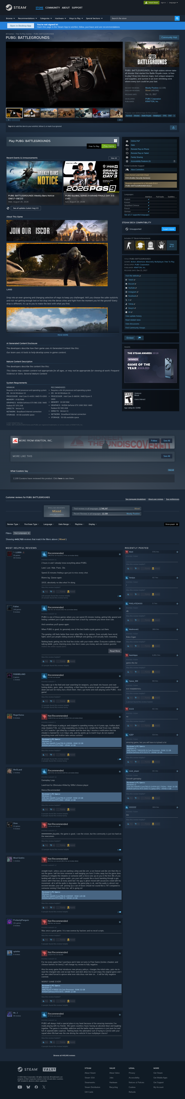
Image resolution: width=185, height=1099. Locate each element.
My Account (158, 1087)
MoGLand (17, 770)
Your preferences (172, 499)
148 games (17, 609)
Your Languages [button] (20, 533)
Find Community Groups (135, 328)
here (60, 478)
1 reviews (16, 680)
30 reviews (17, 558)
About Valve (114, 1073)
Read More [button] (115, 651)
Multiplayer (157, 116)
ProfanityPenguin (21, 920)
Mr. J (15, 1013)
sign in (163, 3)
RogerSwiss (18, 715)
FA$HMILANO (19, 674)
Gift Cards (89, 1092)
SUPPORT (77, 7)
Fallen (16, 606)
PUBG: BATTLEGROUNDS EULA (138, 186)
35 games (16, 555)
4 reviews (16, 829)
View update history (133, 316)
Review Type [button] (12, 524)
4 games (16, 677)
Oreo (15, 823)
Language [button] (48, 524)
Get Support (158, 1082)
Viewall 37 (172, 245)
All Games (10, 34)
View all (171, 470)
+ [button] (174, 116)
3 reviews (16, 925)
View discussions (132, 324)
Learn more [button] (168, 229)
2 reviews (16, 773)
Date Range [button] (64, 524)
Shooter (136, 116)
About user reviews (155, 499)
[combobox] (142, 18)
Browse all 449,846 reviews (64, 1056)
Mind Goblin (18, 858)
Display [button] (92, 524)
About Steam (90, 1073)
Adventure (141, 262)
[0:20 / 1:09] (64, 74)
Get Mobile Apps (160, 1078)
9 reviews (16, 612)
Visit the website (132, 276)
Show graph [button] (170, 524)
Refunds (132, 1092)
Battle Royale (146, 116)
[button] (11, 18)
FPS (164, 116)
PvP (170, 116)
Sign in (11, 126)
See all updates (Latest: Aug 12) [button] (26, 208)
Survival (129, 116)
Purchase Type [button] (30, 524)
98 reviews (17, 1016)
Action (133, 262)
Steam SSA (90, 1078)
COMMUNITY (52, 7)
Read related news (133, 320)
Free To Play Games (24, 34)
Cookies (132, 1087)
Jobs (111, 1078)
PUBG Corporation (153, 99)
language (172, 3)
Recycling (113, 1087)
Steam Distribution (92, 1087)
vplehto (16, 951)
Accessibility (134, 1078)
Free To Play (169, 262)
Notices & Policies (136, 1082)
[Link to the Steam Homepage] (16, 10)
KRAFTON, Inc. (152, 101)
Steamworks (90, 1082)
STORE (39, 7)
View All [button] (114, 158)
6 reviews (16, 718)
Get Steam (158, 1073)
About (66, 7)
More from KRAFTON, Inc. (35, 440)
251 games (17, 923)
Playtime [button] (78, 524)
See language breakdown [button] (135, 499)
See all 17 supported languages (136, 215)
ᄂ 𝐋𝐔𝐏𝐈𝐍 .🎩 (19, 552)
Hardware (113, 1082)
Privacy (132, 1073)
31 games (16, 826)
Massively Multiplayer (155, 262)
